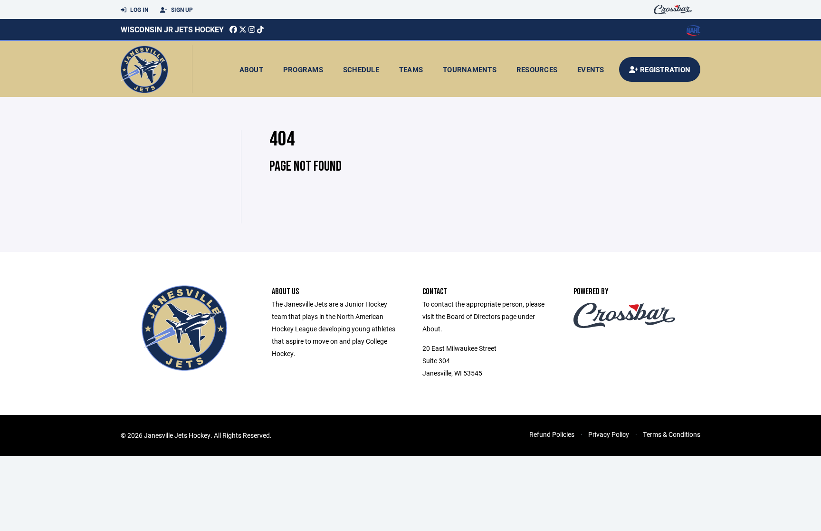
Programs (303, 69)
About (251, 69)
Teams (411, 69)
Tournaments (469, 69)
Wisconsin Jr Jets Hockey (172, 29)
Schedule (361, 69)
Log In (138, 9)
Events (590, 69)
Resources (536, 69)
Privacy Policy (608, 434)
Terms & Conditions (671, 434)
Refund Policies (551, 434)
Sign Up (181, 9)
